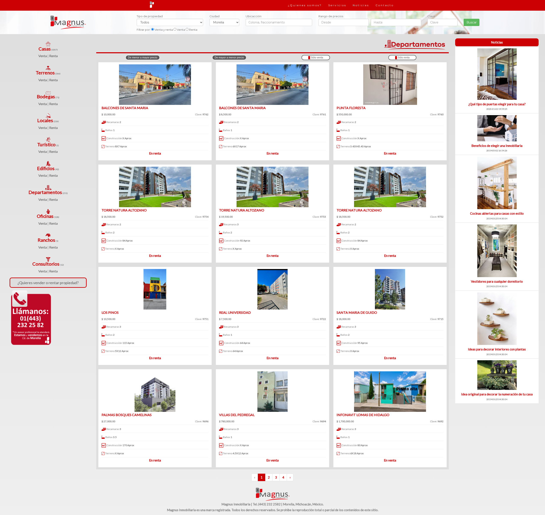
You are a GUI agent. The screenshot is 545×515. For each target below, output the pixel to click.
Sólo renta (402, 57)
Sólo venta (315, 57)
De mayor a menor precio (229, 57)
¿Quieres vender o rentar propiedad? (48, 282)
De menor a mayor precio (142, 57)
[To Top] (272, 494)
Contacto (385, 5)
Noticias (361, 5)
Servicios (337, 5)
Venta (42, 56)
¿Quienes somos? (305, 5)
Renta (53, 56)
